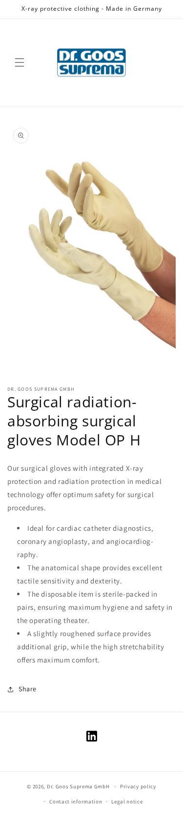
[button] (19, 62)
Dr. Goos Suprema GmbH (78, 786)
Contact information (75, 801)
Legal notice (126, 801)
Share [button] (28, 688)
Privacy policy (138, 786)
